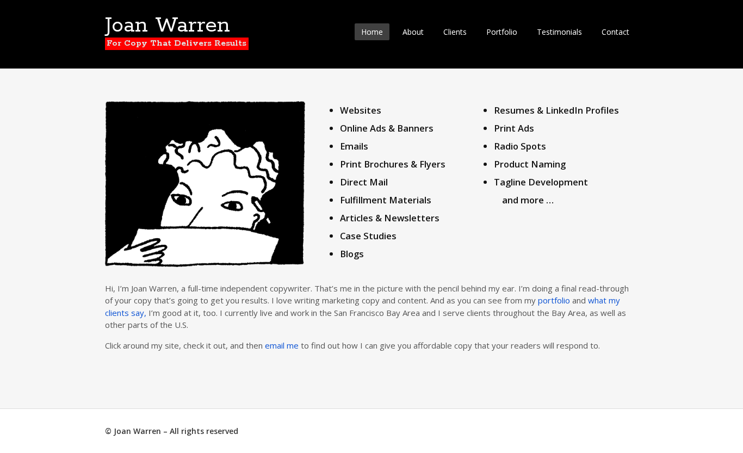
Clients (455, 32)
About (413, 32)
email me (282, 345)
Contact (615, 32)
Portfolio (501, 32)
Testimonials (559, 32)
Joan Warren (167, 25)
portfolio (554, 300)
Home (372, 32)
